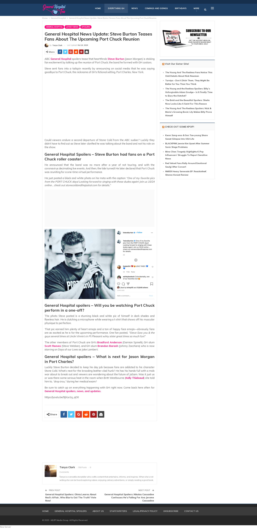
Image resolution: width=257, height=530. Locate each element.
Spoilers (86, 27)
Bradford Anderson (109, 342)
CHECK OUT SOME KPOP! (179, 126)
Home (98, 8)
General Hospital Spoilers (71, 511)
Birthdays (181, 8)
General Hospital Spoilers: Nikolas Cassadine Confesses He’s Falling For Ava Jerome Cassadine (129, 497)
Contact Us (191, 511)
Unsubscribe (170, 511)
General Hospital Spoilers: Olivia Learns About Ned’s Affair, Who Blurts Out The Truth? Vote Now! (70, 497)
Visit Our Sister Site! (177, 63)
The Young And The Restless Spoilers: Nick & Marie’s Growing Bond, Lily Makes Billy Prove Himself (188, 112)
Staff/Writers (118, 511)
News (134, 8)
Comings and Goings (156, 8)
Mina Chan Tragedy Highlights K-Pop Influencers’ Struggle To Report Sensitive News (186, 155)
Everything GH (116, 8)
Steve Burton (116, 58)
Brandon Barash (108, 345)
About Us (98, 511)
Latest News (72, 27)
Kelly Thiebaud (135, 377)
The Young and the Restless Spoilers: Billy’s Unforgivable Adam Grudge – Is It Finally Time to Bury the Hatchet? (188, 92)
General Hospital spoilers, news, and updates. (73, 391)
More (196, 8)
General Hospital (54, 27)
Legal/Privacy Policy (145, 511)
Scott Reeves (53, 345)
